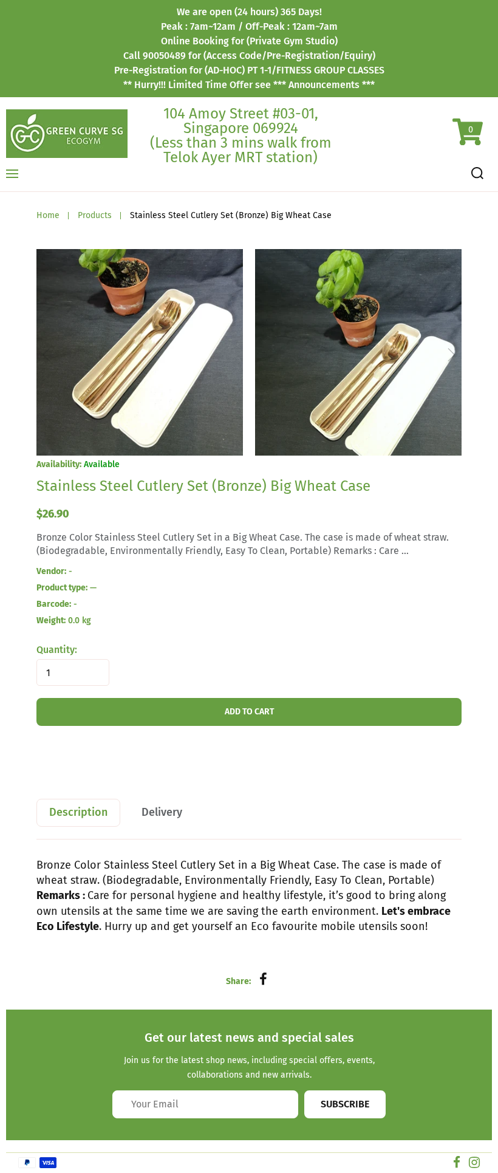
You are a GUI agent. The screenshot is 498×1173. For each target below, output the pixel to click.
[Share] (263, 980)
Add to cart (249, 711)
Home (48, 215)
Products (95, 215)
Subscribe (345, 1104)
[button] (47, 354)
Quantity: (56, 650)
